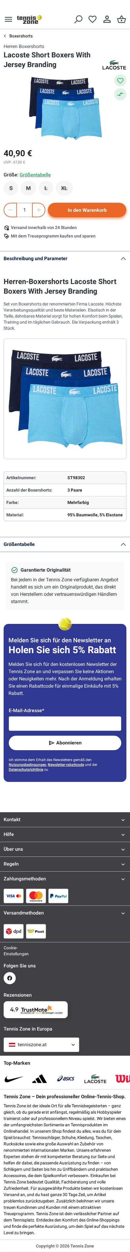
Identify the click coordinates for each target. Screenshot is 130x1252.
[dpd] (14, 931)
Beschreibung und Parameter (35, 258)
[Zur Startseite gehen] (29, 19)
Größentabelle (19, 544)
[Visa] (14, 896)
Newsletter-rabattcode (66, 765)
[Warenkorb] (121, 19)
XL (67, 190)
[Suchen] (78, 19)
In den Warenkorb (87, 210)
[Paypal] (58, 896)
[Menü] (8, 19)
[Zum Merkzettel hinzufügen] (120, 80)
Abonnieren (69, 743)
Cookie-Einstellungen (10, 950)
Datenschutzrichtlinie (26, 769)
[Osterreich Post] (36, 931)
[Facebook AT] (10, 978)
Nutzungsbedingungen (27, 765)
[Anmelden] (107, 19)
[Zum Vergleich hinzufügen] (120, 94)
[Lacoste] (114, 64)
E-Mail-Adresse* (26, 710)
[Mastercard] (36, 896)
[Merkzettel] (92, 19)
